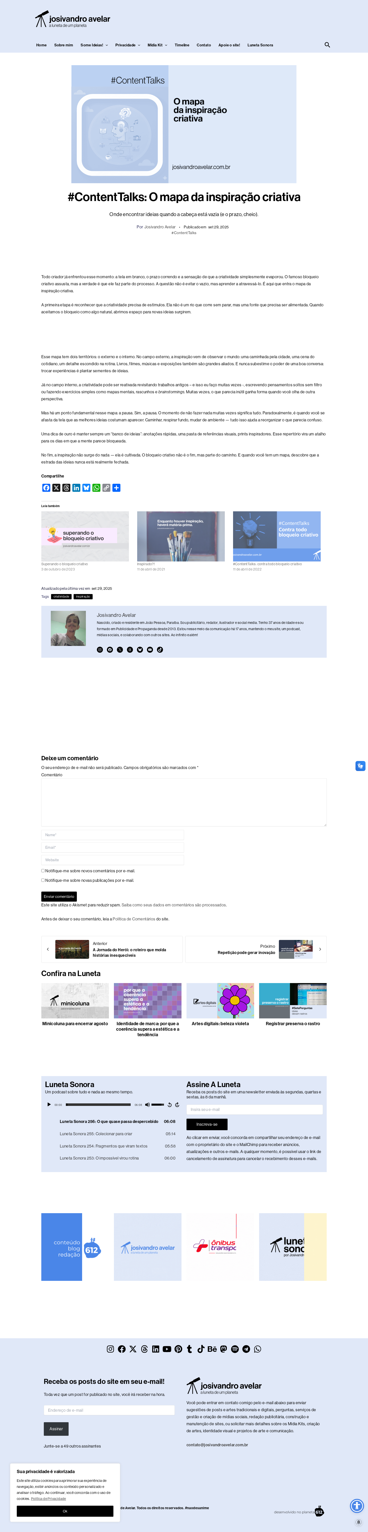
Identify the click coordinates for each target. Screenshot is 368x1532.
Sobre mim (63, 45)
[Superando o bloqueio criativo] (86, 536)
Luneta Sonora (260, 45)
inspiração (83, 596)
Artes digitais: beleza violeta (220, 1023)
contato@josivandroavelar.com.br (217, 1445)
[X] (120, 650)
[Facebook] (110, 650)
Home (41, 45)
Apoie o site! (229, 45)
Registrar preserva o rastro (293, 1023)
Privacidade (125, 45)
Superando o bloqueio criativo (64, 564)
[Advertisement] (240, 18)
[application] (113, 1105)
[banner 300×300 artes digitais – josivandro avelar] (147, 1246)
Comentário (51, 775)
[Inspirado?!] (182, 536)
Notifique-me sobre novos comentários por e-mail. (90, 871)
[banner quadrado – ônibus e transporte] (220, 1246)
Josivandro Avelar (160, 227)
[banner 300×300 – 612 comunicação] (75, 1246)
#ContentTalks (183, 233)
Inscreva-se (207, 1124)
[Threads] (130, 650)
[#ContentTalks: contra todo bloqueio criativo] (278, 536)
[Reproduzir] (49, 1104)
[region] (65, 1492)
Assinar (56, 1428)
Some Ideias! (92, 45)
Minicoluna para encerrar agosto (75, 1023)
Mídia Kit (155, 45)
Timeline (182, 45)
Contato (204, 45)
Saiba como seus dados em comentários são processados (174, 905)
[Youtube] (150, 650)
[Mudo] (147, 1104)
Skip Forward (177, 1104)
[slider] (98, 1104)
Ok (65, 1511)
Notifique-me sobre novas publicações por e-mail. (89, 880)
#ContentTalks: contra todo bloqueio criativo (267, 564)
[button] (105, 45)
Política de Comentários (134, 919)
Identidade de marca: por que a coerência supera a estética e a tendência (147, 1029)
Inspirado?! (146, 564)
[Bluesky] (140, 650)
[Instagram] (100, 650)
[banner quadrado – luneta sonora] (293, 1246)
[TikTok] (160, 650)
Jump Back (169, 1104)
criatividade (61, 596)
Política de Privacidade (48, 1499)
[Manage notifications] (359, 1522)
